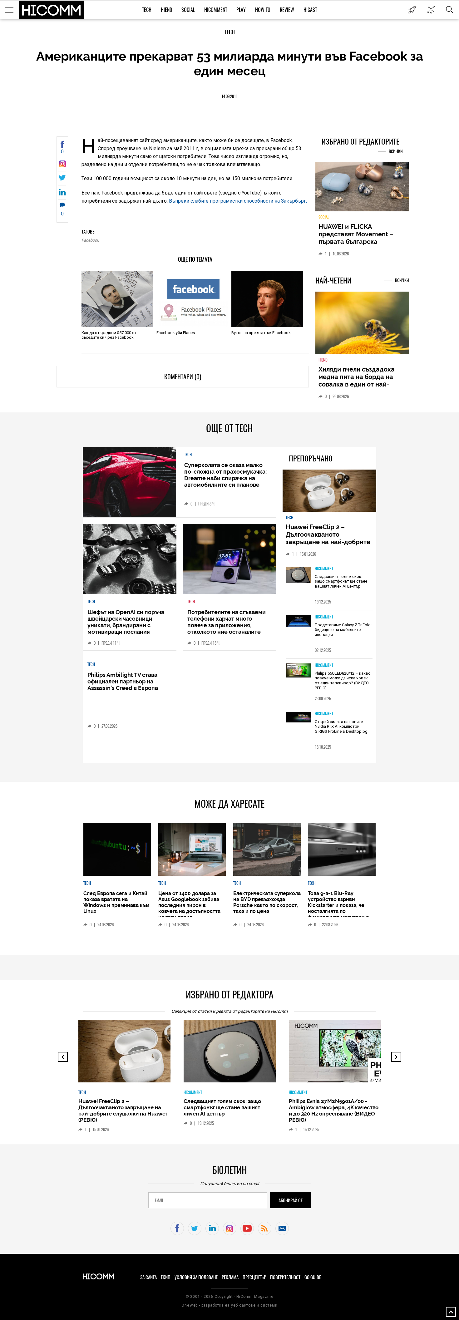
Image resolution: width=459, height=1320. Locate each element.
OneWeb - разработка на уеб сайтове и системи (229, 1305)
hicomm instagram (229, 1228)
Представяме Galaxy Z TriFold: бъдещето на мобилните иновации (343, 630)
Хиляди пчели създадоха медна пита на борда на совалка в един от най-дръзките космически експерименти (356, 384)
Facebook (90, 240)
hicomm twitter (194, 1228)
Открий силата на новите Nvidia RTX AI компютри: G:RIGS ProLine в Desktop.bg (341, 726)
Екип (165, 1277)
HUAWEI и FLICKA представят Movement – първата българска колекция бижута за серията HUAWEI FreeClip (357, 241)
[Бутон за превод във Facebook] (267, 299)
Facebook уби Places (175, 332)
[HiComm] (51, 10)
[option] (124, 1079)
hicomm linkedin (212, 1228)
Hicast (310, 10)
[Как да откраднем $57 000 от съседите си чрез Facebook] (117, 299)
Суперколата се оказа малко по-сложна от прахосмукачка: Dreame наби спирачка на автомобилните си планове (225, 475)
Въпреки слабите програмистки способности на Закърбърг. (238, 201)
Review (287, 10)
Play (241, 10)
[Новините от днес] (412, 10)
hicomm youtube (247, 1228)
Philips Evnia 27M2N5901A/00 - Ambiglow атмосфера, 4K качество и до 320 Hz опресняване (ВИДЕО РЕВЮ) (333, 1110)
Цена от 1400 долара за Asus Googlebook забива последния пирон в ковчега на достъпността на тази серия (189, 905)
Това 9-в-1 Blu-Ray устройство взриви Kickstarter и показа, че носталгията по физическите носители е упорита (338, 908)
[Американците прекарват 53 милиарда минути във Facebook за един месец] (62, 165)
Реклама (230, 1277)
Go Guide (312, 1277)
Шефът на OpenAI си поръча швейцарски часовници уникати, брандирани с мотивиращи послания (125, 622)
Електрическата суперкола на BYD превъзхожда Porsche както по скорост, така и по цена (267, 902)
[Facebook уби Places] (192, 299)
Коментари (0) (182, 376)
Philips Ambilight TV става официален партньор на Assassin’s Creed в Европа (122, 681)
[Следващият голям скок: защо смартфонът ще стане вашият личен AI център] (298, 575)
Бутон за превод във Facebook (261, 332)
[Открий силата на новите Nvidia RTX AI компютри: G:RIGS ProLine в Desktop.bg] (298, 717)
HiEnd (166, 10)
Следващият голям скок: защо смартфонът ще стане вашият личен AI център (341, 581)
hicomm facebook (177, 1228)
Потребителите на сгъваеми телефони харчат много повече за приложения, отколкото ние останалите (226, 622)
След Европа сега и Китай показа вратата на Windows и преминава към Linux (116, 902)
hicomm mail (282, 1228)
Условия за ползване (196, 1277)
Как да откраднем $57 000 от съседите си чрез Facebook (109, 335)
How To (262, 10)
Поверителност (285, 1277)
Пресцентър (254, 1277)
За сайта (148, 1277)
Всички (396, 151)
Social (188, 10)
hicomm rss (264, 1228)
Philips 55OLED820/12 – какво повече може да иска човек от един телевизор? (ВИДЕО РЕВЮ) (343, 680)
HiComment (215, 10)
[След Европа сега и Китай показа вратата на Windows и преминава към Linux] (117, 849)
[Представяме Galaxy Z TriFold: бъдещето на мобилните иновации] (298, 621)
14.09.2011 (229, 96)
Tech (146, 10)
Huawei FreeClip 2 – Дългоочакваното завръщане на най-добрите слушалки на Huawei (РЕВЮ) (329, 538)
